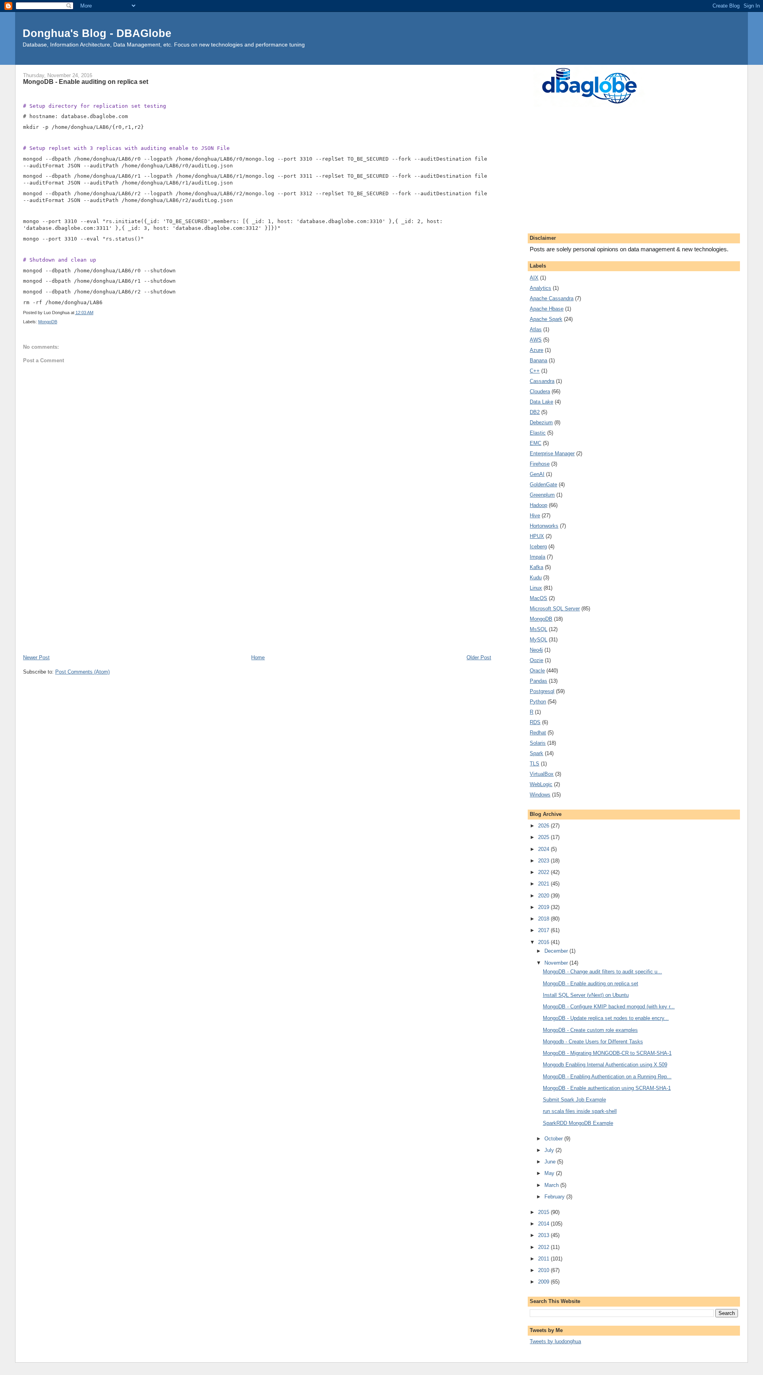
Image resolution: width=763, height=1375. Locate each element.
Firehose (540, 464)
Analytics (540, 288)
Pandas (538, 681)
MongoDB (47, 321)
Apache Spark (546, 319)
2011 (544, 1259)
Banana (538, 360)
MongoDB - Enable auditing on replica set (590, 984)
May (550, 1173)
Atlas (536, 329)
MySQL (538, 640)
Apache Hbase (547, 309)
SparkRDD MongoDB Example (578, 1123)
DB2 (535, 412)
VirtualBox (542, 774)
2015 (544, 1212)
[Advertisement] (257, 593)
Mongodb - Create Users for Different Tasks (593, 1042)
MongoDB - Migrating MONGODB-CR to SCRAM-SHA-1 (607, 1053)
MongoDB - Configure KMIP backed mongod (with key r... (609, 1007)
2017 (544, 930)
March (552, 1185)
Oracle (537, 671)
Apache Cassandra (551, 298)
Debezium (541, 422)
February (555, 1197)
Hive (535, 516)
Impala (537, 557)
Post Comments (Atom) (82, 672)
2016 (544, 942)
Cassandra (542, 381)
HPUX (537, 536)
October (554, 1139)
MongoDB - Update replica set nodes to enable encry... (606, 1018)
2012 (544, 1247)
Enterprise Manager (552, 453)
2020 (544, 896)
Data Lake (541, 402)
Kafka (536, 567)
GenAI (537, 474)
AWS (536, 340)
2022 (544, 872)
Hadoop (538, 505)
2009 (544, 1282)
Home (258, 657)
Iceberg (538, 547)
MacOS (538, 598)
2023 (544, 861)
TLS (534, 764)
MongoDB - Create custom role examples (590, 1030)
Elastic (538, 433)
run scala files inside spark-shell (580, 1111)
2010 (544, 1270)
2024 (544, 849)
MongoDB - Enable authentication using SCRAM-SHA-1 (607, 1088)
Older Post (479, 657)
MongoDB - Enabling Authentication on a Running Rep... (607, 1077)
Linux (536, 588)
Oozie (536, 660)
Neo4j (536, 650)
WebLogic (541, 784)
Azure (536, 350)
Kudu (536, 578)
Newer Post (36, 657)
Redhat (538, 733)
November (556, 963)
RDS (535, 722)
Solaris (538, 743)
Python (538, 702)
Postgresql (542, 691)
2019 (544, 907)
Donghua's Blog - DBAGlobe (97, 33)
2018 (544, 919)
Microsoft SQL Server (555, 609)
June (550, 1162)
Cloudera (540, 391)
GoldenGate (543, 484)
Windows (540, 795)
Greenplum (542, 495)
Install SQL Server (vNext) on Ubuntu (586, 995)
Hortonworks (544, 526)
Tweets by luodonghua (555, 1341)
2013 (544, 1235)
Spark (536, 753)
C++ (535, 371)
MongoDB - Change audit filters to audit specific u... (602, 972)
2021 (544, 884)
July (550, 1150)
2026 (544, 826)
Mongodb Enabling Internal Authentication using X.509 (605, 1065)
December (556, 951)
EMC (535, 443)
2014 (544, 1224)
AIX (534, 278)
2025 (544, 837)
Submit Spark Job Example (574, 1100)
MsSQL (538, 629)
